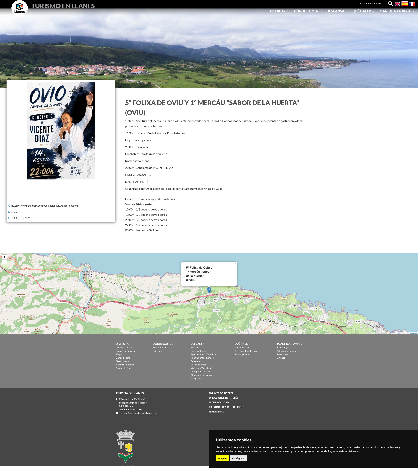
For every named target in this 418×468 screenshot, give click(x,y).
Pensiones (196, 361)
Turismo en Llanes (63, 5)
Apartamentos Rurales (202, 357)
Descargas (282, 354)
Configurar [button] (238, 458)
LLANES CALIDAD (219, 402)
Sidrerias (157, 350)
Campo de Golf (123, 368)
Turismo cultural (124, 347)
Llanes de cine (123, 357)
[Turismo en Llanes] (19, 11)
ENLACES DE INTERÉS (221, 393)
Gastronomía (122, 361)
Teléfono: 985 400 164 (131, 409)
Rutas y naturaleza (125, 350)
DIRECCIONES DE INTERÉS (223, 397)
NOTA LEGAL (216, 411)
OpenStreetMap (411, 333)
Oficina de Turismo (287, 350)
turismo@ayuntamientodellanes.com (138, 413)
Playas (119, 354)
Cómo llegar (283, 347)
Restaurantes (160, 347)
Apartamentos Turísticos (203, 354)
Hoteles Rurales (199, 350)
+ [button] (4, 257)
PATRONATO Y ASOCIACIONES (226, 407)
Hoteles (195, 347)
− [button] (4, 262)
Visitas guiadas (242, 354)
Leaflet (398, 333)
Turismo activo (241, 347)
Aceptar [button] (222, 458)
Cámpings (196, 378)
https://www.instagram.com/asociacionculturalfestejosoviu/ (45, 205)
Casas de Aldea (198, 364)
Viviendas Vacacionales (202, 368)
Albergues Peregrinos (202, 374)
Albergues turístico (200, 371)
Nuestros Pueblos (125, 364)
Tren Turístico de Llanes (246, 350)
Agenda (281, 357)
